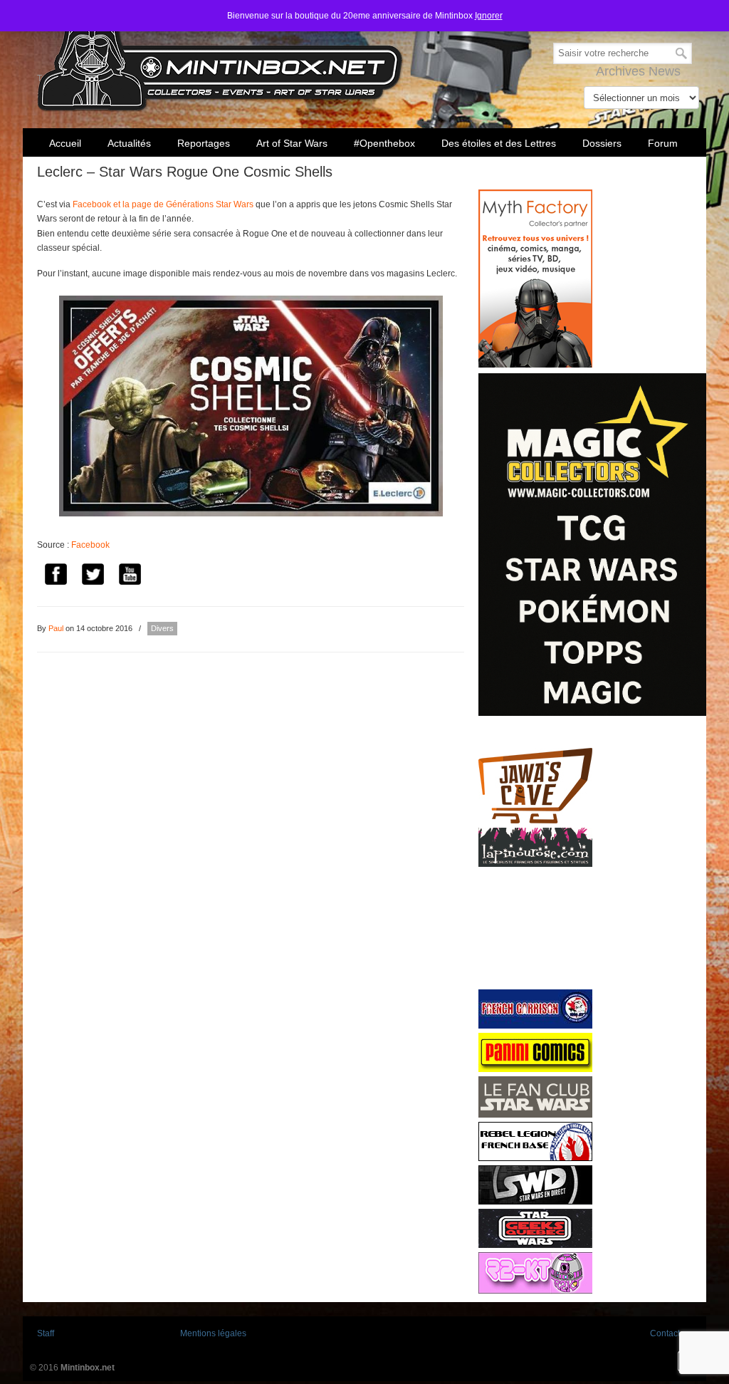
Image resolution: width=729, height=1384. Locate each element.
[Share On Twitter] (92, 576)
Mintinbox (220, 58)
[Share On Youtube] (129, 576)
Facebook (90, 545)
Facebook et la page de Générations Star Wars (163, 204)
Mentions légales (213, 1333)
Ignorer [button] (489, 16)
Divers (162, 628)
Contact (665, 1333)
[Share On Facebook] (55, 576)
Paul (55, 628)
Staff (45, 1333)
